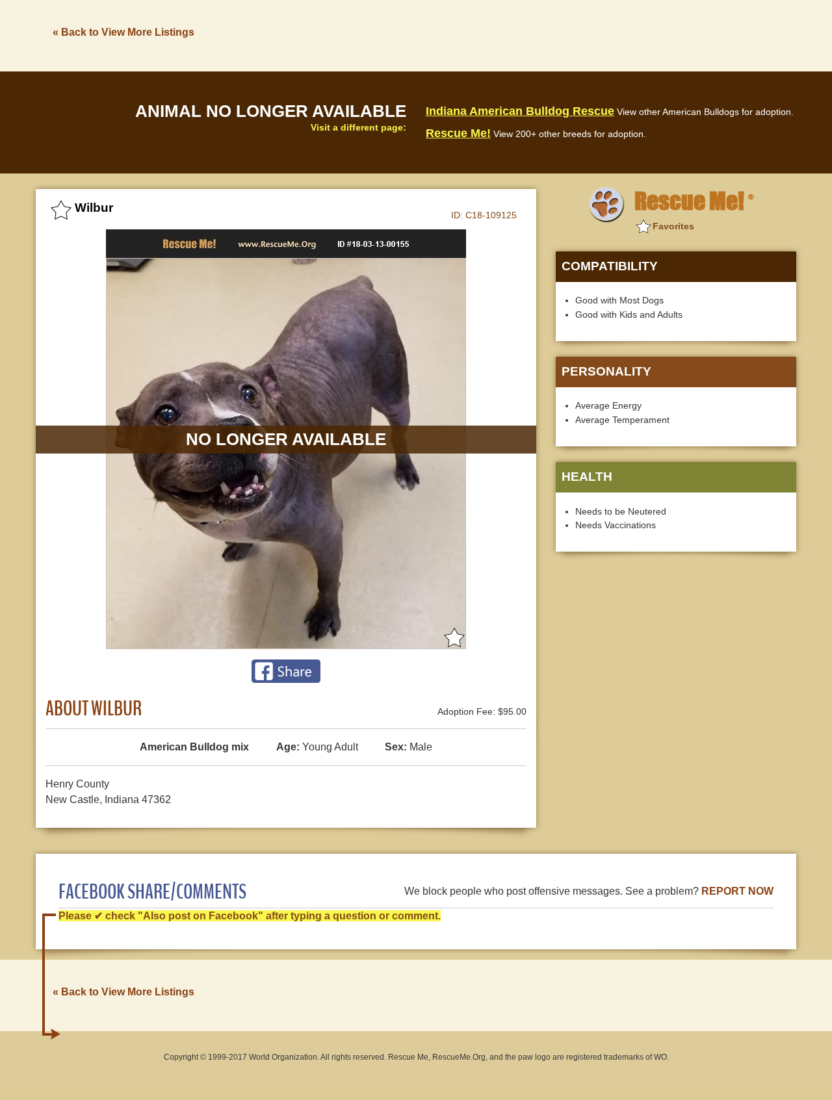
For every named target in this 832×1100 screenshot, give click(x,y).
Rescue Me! (458, 133)
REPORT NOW (737, 891)
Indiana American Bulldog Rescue (520, 111)
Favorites (673, 226)
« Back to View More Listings (123, 32)
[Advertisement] (559, 34)
